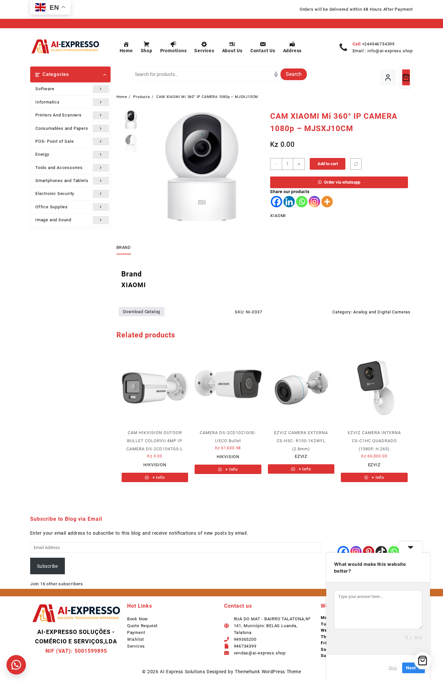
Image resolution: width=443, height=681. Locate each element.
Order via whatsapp (342, 182)
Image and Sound (53, 219)
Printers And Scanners (58, 115)
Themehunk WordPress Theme (268, 671)
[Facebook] (276, 201)
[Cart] (406, 77)
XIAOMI (278, 215)
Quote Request (142, 625)
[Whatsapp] (301, 201)
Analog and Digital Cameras (382, 312)
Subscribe (47, 566)
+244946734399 (378, 44)
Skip (393, 667)
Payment (136, 632)
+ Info (158, 477)
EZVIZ (301, 456)
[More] (327, 201)
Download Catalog (142, 311)
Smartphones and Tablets (61, 180)
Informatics (47, 102)
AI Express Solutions (182, 671)
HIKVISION (154, 464)
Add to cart (327, 163)
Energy (42, 154)
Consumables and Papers (61, 128)
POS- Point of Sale (54, 141)
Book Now (137, 618)
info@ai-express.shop (390, 50)
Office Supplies (51, 206)
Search (294, 74)
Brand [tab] (123, 247)
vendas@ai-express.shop (260, 653)
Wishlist (135, 639)
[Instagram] (314, 201)
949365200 (245, 639)
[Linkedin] (289, 201)
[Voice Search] (276, 74)
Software (44, 88)
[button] (16, 665)
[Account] (388, 77)
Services (136, 646)
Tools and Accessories (59, 167)
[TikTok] (381, 551)
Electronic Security (54, 193)
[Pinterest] (368, 551)
